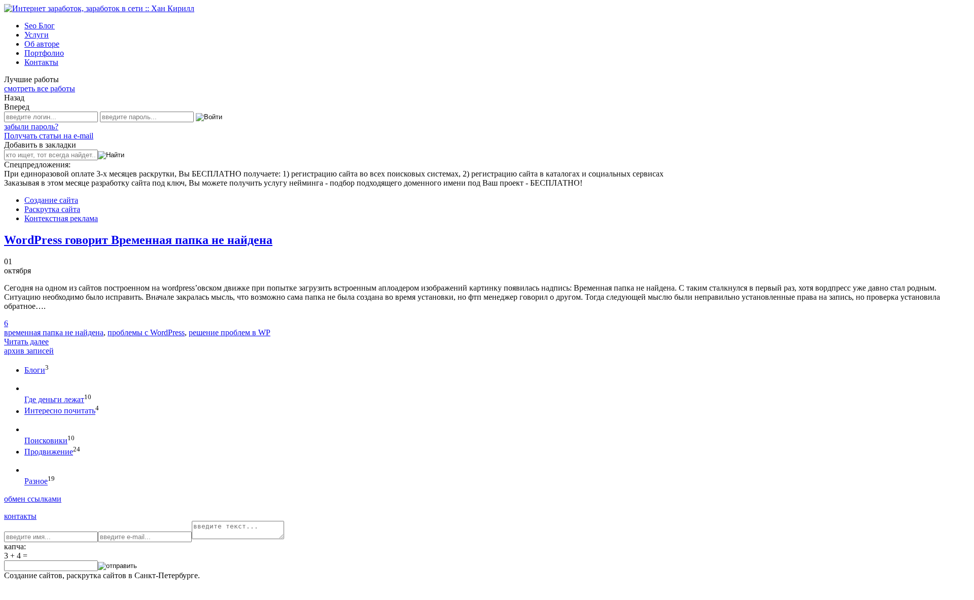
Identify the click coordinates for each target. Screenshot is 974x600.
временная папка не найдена (53, 332)
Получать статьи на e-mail (48, 135)
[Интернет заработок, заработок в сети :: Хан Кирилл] (99, 8)
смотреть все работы (39, 88)
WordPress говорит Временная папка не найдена (138, 239)
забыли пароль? (31, 126)
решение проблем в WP (229, 332)
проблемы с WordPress (146, 332)
